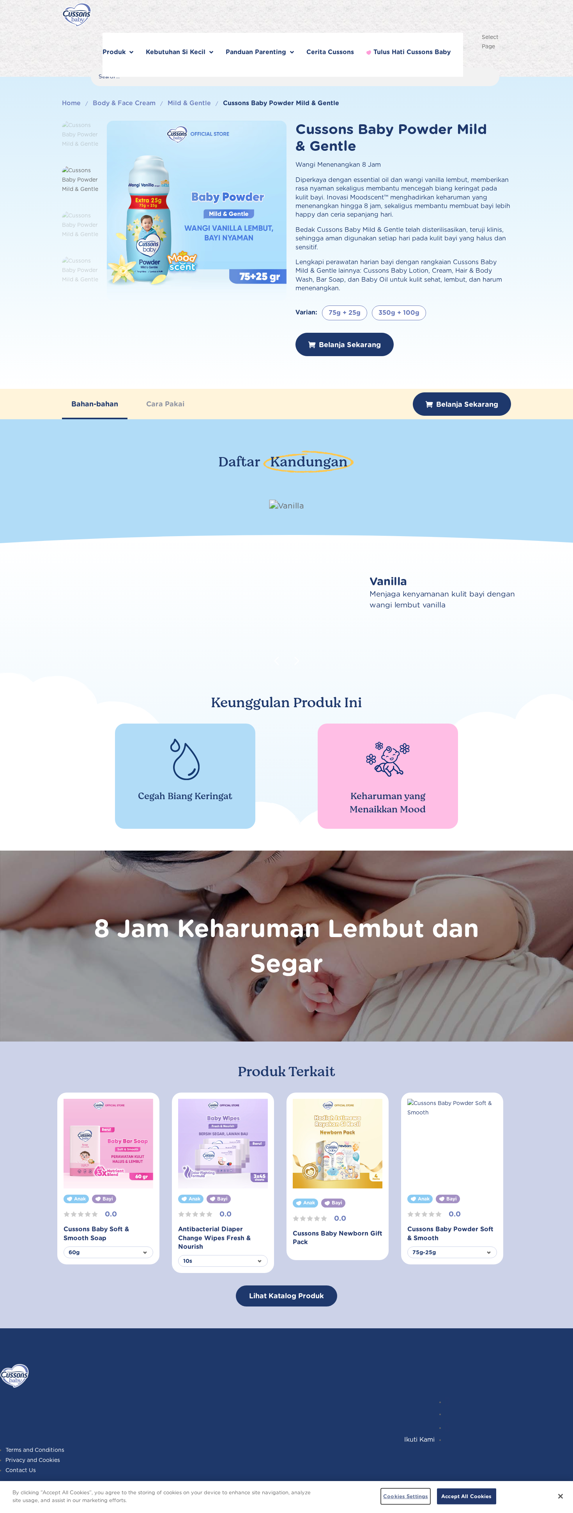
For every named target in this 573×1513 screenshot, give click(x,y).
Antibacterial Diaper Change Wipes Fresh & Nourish (214, 1237)
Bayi (108, 1199)
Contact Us (20, 1470)
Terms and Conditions (34, 1450)
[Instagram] (447, 1402)
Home (71, 103)
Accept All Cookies (466, 1496)
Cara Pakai (165, 404)
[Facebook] (447, 1428)
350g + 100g (398, 312)
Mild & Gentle (189, 103)
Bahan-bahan (94, 404)
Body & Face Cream (124, 103)
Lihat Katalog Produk (286, 1296)
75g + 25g (345, 312)
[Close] (560, 1496)
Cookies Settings (405, 1496)
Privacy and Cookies (32, 1460)
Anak (80, 1199)
